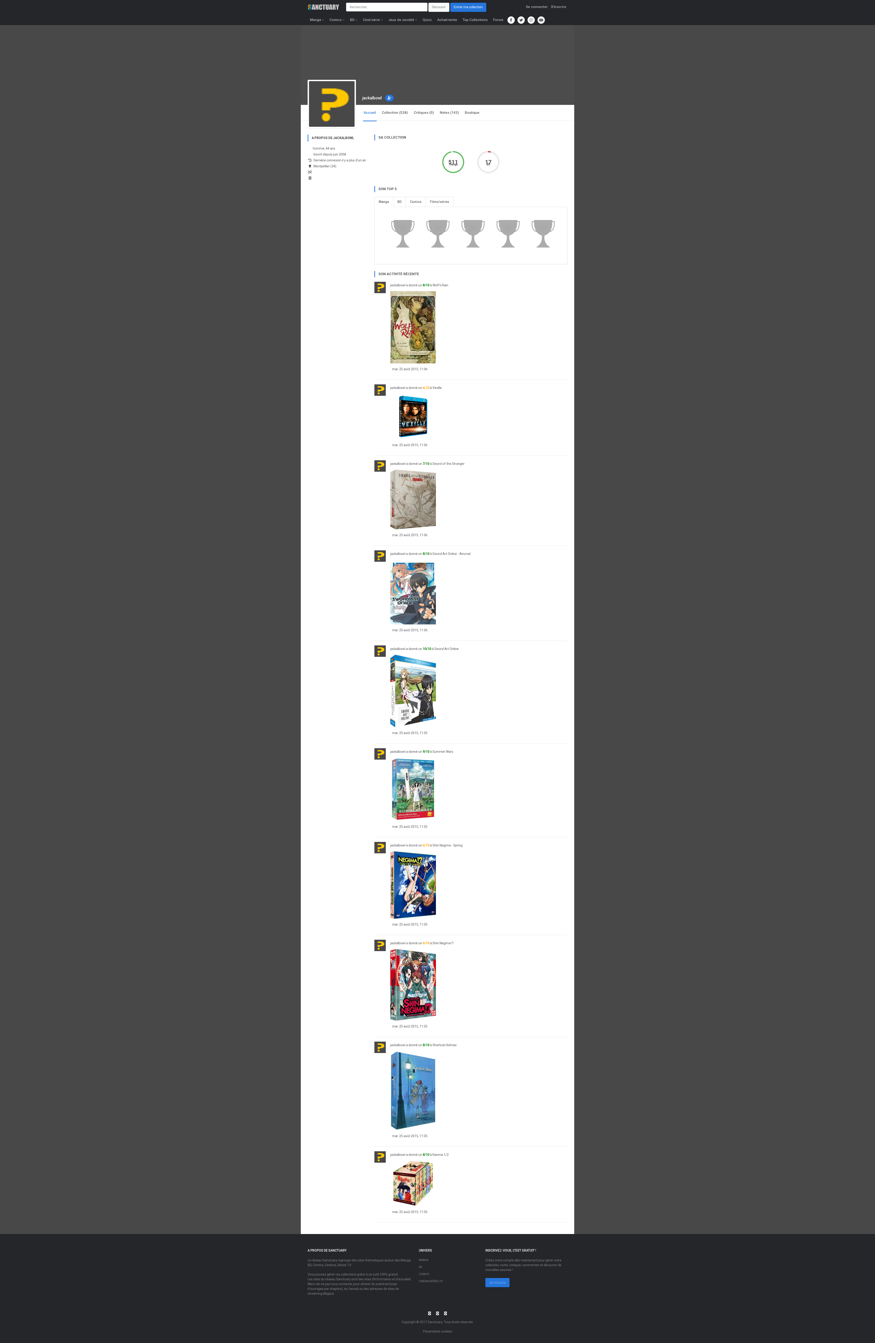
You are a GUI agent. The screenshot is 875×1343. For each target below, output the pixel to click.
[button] (389, 98)
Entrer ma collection (468, 7)
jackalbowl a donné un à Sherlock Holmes (423, 1045)
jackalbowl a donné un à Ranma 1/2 (419, 1155)
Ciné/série (371, 20)
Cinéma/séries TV (431, 1281)
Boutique (472, 113)
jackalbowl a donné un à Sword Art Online (424, 649)
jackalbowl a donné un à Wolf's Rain (419, 285)
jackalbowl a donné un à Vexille (416, 388)
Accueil (370, 113)
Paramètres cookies (437, 1331)
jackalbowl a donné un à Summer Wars (421, 751)
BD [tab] (399, 202)
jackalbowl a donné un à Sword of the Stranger (427, 464)
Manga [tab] (384, 202)
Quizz (427, 20)
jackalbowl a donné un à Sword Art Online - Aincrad (430, 554)
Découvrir (439, 7)
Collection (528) (395, 113)
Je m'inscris (497, 1282)
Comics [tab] (416, 202)
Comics (335, 20)
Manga (315, 20)
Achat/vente (447, 20)
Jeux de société (401, 20)
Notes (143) (449, 113)
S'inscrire (558, 7)
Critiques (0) (424, 113)
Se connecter (537, 7)
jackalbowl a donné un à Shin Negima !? (422, 943)
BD (352, 20)
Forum (498, 20)
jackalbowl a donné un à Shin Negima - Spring (426, 845)
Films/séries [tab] (439, 202)
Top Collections (475, 20)
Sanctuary (435, 1322)
